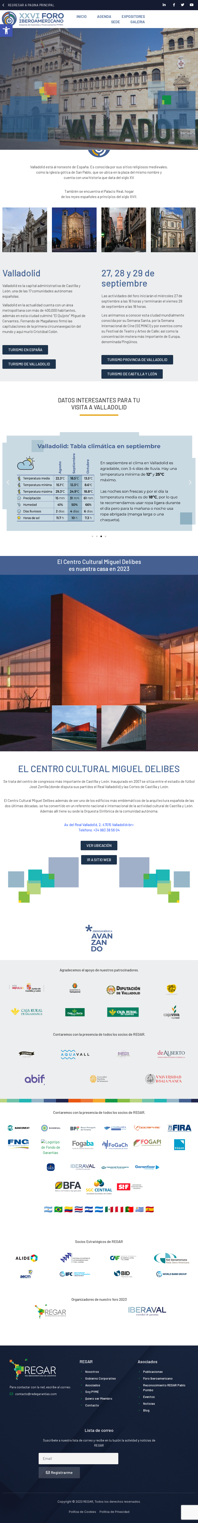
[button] (6, 30)
